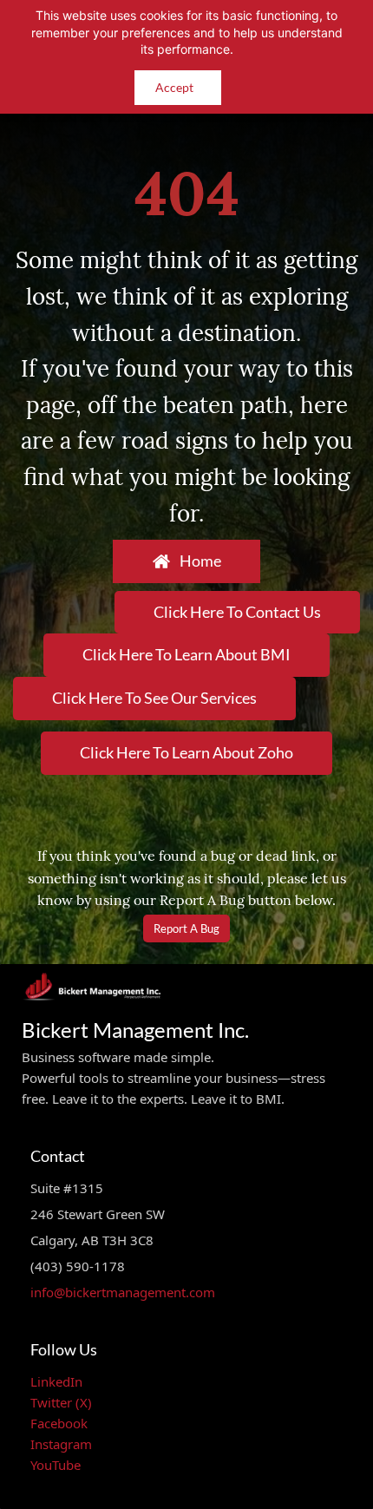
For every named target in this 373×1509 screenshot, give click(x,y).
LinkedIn (56, 1381)
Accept (174, 87)
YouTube (55, 1464)
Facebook (59, 1423)
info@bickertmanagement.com (122, 1292)
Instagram (61, 1444)
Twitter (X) (61, 1402)
